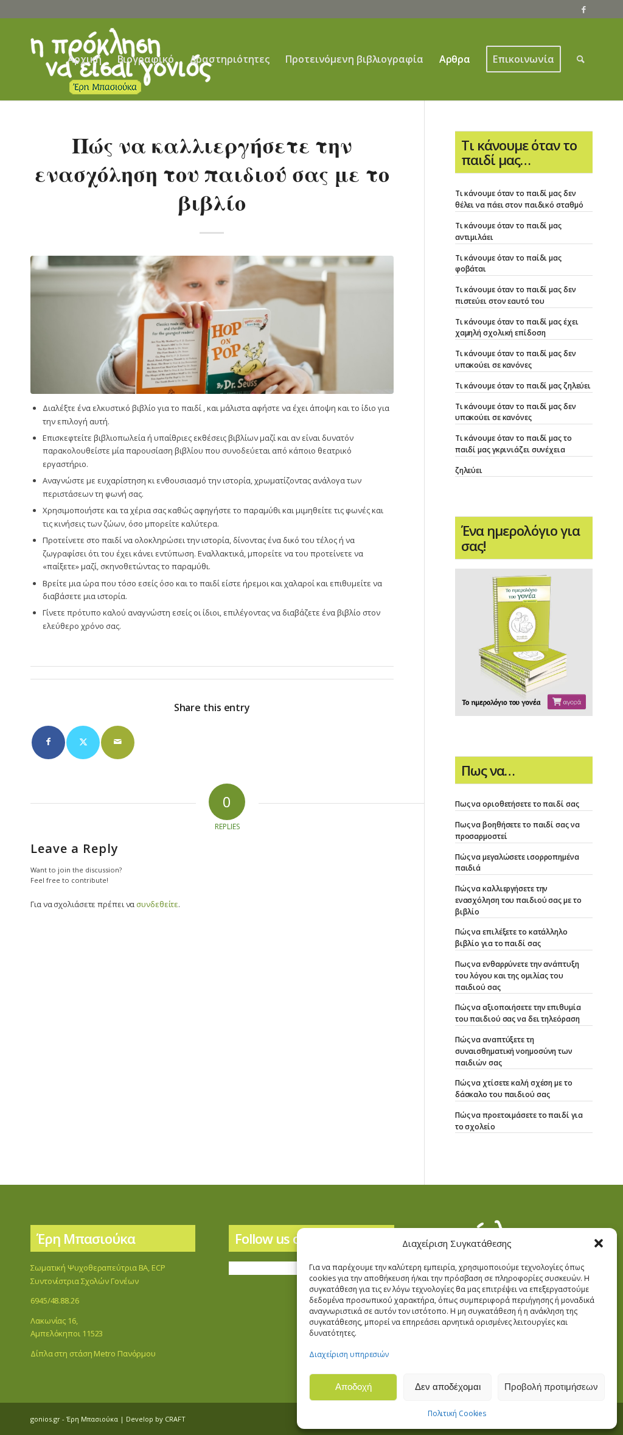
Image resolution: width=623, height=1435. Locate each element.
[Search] (581, 59)
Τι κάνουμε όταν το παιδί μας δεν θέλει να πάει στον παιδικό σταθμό (519, 199)
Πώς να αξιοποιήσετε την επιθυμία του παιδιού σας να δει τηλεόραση (518, 1013)
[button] (599, 1243)
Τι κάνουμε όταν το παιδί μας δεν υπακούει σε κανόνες (515, 359)
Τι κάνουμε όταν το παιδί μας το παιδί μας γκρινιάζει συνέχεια (513, 444)
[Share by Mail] (117, 742)
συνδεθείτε (157, 904)
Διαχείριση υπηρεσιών (349, 1354)
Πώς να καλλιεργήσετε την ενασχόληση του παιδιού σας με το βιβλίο (518, 900)
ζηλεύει (468, 470)
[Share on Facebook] (48, 742)
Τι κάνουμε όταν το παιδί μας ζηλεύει (523, 386)
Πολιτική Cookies (457, 1413)
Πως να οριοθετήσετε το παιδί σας (517, 804)
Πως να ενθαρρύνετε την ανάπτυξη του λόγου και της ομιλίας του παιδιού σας (517, 975)
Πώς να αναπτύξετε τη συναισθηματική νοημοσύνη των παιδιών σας (514, 1051)
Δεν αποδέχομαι (448, 1386)
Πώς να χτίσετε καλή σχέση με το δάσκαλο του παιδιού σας (514, 1089)
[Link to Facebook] (583, 9)
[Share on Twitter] (83, 742)
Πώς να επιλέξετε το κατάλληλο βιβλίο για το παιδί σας (511, 938)
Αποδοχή (353, 1386)
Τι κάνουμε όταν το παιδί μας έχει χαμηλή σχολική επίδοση (517, 328)
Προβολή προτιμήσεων (551, 1386)
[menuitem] (84, 59)
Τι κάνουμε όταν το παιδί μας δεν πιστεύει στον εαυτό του (515, 295)
